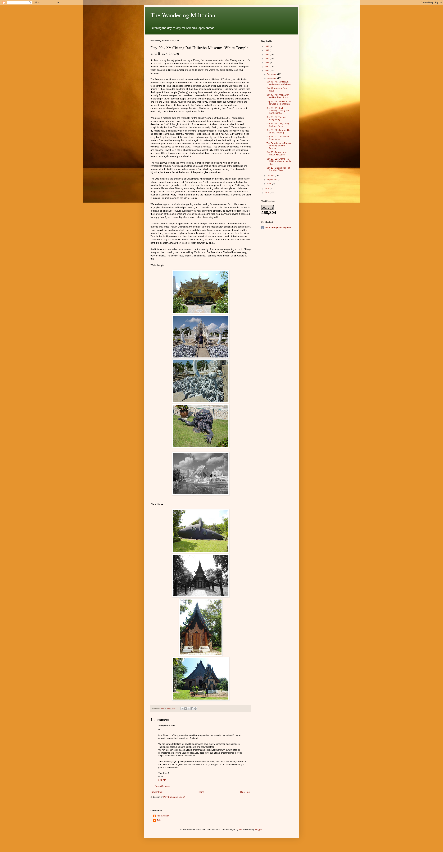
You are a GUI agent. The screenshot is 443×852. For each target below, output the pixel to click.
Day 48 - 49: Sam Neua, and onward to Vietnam (278, 83)
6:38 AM (162, 780)
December (272, 74)
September (272, 179)
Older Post (245, 792)
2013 (267, 62)
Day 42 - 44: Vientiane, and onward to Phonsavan (279, 102)
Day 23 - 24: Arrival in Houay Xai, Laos (276, 153)
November (272, 78)
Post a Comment (162, 786)
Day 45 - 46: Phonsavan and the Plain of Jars (277, 96)
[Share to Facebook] (192, 708)
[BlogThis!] (185, 708)
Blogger (258, 829)
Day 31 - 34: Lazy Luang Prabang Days (278, 125)
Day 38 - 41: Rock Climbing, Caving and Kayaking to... (278, 110)
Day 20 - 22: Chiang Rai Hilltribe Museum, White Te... (278, 161)
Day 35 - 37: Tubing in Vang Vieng (276, 118)
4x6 (240, 829)
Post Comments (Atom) (174, 797)
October (271, 175)
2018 (267, 46)
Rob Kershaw (163, 816)
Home (201, 792)
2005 (267, 192)
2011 (267, 70)
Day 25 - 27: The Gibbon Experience (278, 138)
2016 (267, 54)
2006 (267, 188)
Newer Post (156, 792)
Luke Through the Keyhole (278, 227)
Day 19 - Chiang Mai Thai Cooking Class (278, 169)
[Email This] (182, 708)
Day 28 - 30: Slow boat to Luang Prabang (278, 131)
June (269, 183)
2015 (267, 58)
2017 (267, 50)
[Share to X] (189, 708)
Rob (159, 820)
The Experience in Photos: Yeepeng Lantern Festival (278, 146)
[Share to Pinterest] (195, 708)
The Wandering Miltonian (183, 15)
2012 (267, 66)
